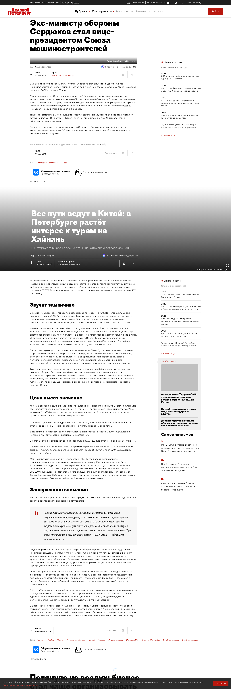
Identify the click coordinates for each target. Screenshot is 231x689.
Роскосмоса (110, 87)
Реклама (141, 11)
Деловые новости (115, 640)
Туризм (60, 640)
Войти (215, 11)
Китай (92, 640)
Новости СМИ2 (38, 181)
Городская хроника (190, 640)
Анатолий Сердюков (76, 83)
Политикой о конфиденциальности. (20, 685)
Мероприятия (125, 11)
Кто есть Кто (156, 11)
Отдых (51, 640)
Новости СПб (132, 640)
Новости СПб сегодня (150, 640)
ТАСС (44, 90)
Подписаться (137, 2)
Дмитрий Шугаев (62, 118)
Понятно (221, 683)
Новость (64, 162)
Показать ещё (168, 135)
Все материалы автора (63, 75)
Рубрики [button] (81, 11)
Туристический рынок (76, 640)
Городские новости (171, 640)
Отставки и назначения (47, 162)
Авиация (101, 640)
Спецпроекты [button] (102, 11)
